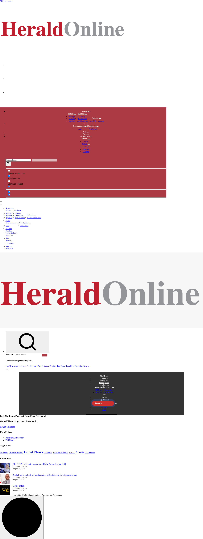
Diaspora (86, 152)
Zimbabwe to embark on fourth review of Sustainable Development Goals (45, 475)
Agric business (19, 366)
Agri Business (82, 121)
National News (60, 452)
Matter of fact (18, 486)
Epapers (86, 149)
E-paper (104, 407)
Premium (86, 134)
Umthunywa (108, 392)
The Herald (104, 376)
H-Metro (98, 390)
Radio (104, 397)
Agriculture (32, 366)
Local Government (97, 121)
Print (104, 410)
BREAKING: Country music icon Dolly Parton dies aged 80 (39, 464)
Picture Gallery (86, 136)
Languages (107, 387)
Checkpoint (91, 126)
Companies (82, 119)
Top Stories (90, 453)
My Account (104, 400)
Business (81, 114)
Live (86, 141)
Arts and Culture (49, 366)
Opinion (72, 121)
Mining (82, 116)
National (95, 118)
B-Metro (98, 392)
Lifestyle (86, 146)
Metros (97, 387)
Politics (70, 114)
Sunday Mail (104, 380)
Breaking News (82, 366)
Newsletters (86, 111)
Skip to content (6, 1)
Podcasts (86, 132)
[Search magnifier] (8, 164)
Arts (79, 129)
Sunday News (104, 383)
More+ (84, 138)
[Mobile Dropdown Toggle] (75, 114)
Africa (10, 366)
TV (104, 395)
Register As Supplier (14, 438)
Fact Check (93, 129)
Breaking (70, 366)
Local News (33, 452)
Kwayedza (108, 390)
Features (72, 119)
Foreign (72, 116)
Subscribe (98, 403)
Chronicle (104, 378)
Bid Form (10, 440)
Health (84, 144)
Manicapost (104, 385)
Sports (86, 124)
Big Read (61, 366)
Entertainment (78, 126)
